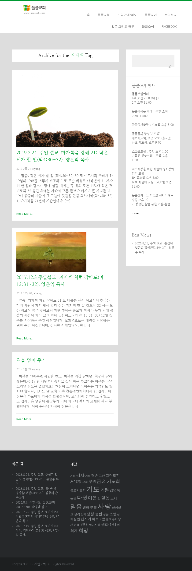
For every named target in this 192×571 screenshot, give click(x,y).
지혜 (97, 524)
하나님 (114, 524)
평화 (105, 524)
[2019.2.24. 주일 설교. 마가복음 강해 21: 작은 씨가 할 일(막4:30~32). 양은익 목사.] (65, 110)
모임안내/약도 (127, 15)
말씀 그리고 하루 (122, 26)
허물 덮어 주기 (31, 360)
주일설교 (171, 15)
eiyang (36, 168)
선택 (83, 514)
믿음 (76, 506)
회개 (74, 531)
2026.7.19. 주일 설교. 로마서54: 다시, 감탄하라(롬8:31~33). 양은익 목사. (37, 530)
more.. (136, 213)
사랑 (104, 506)
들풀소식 (148, 26)
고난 (102, 475)
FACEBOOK (169, 26)
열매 (108, 519)
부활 (93, 507)
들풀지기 (151, 15)
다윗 (82, 498)
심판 (77, 519)
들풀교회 (104, 15)
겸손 (94, 475)
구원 (92, 481)
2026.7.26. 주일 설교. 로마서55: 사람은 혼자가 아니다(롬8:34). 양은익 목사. (37, 516)
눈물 (73, 498)
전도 (91, 524)
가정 (72, 475)
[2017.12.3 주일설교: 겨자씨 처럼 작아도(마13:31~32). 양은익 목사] (65, 252)
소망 (112, 514)
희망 (83, 530)
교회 (85, 481)
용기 (114, 519)
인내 (84, 524)
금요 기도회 (108, 481)
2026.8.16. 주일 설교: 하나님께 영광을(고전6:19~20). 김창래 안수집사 (37, 493)
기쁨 (104, 489)
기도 (93, 489)
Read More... (24, 213)
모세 (113, 498)
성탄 (98, 514)
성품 (106, 514)
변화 (86, 507)
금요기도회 (77, 490)
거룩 (87, 475)
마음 (92, 498)
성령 (90, 514)
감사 (80, 475)
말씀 (105, 497)
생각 (77, 514)
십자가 (86, 519)
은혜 (77, 524)
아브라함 (98, 519)
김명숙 (115, 490)
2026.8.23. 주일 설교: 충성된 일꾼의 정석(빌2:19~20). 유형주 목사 (154, 248)
